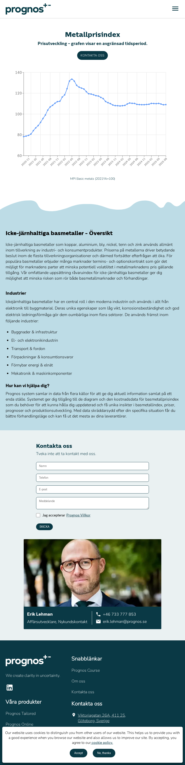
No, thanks (104, 753)
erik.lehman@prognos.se (125, 621)
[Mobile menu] (175, 9)
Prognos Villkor (78, 515)
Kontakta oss (92, 55)
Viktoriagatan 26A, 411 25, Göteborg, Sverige (102, 718)
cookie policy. (102, 742)
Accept (78, 753)
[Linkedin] (10, 690)
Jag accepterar (66, 515)
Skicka (44, 527)
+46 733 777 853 (119, 614)
